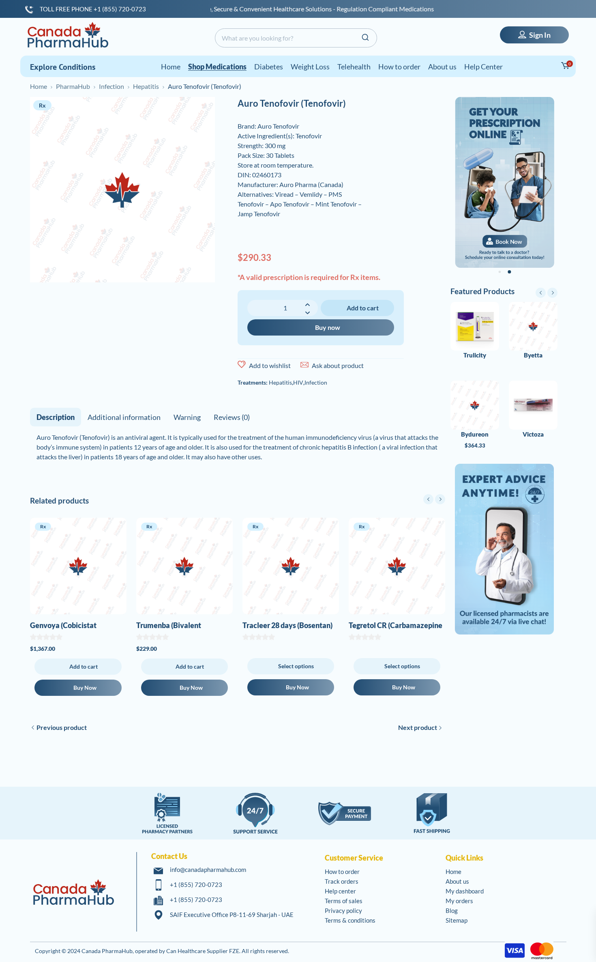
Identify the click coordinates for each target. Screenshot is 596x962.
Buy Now (84, 687)
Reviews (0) (232, 417)
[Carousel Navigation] (434, 499)
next (440, 499)
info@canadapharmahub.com (208, 869)
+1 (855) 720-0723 (196, 884)
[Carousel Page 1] (500, 272)
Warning (187, 417)
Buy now (327, 327)
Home (38, 86)
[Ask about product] (304, 365)
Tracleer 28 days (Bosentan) (287, 625)
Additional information (124, 417)
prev (428, 499)
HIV (298, 382)
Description (55, 417)
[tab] (55, 417)
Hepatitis (146, 86)
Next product (417, 727)
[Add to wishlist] (242, 365)
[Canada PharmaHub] (67, 34)
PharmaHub (73, 86)
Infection (111, 86)
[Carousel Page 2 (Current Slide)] (509, 271)
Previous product (61, 727)
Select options (296, 666)
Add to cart (363, 308)
